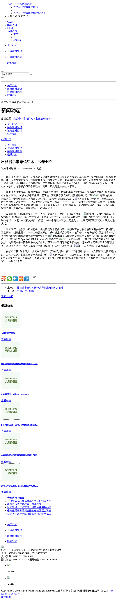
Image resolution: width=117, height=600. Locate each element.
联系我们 (12, 63)
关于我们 (12, 45)
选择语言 (12, 31)
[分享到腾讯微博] (15, 278)
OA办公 (11, 21)
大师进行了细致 (25, 291)
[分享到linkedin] (26, 278)
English (17, 40)
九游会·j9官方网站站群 (19, 4)
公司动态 (6, 139)
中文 (15, 34)
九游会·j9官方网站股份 (25, 7)
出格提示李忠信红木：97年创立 (24, 504)
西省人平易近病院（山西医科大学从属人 (29, 513)
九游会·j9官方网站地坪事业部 (29, 13)
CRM (10, 28)
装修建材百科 (14, 57)
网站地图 (6, 597)
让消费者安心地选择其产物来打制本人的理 (40, 287)
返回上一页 (7, 296)
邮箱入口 (12, 25)
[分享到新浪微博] (3, 278)
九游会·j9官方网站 (23, 118)
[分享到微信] (9, 278)
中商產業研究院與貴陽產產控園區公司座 (29, 510)
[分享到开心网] (21, 278)
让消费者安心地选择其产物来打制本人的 (29, 501)
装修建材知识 (14, 51)
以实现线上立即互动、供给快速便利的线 (29, 507)
